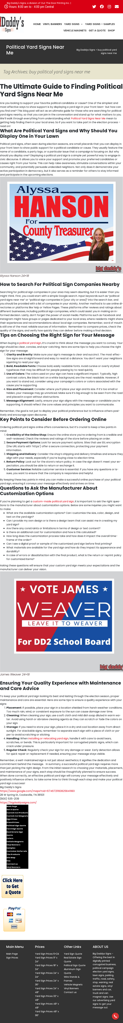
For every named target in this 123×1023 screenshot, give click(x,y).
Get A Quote (97, 30)
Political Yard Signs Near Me (88, 118)
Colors (10, 838)
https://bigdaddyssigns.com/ (18, 802)
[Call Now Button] (115, 1016)
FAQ (8, 860)
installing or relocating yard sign (48, 738)
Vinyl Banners (52, 24)
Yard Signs (71, 24)
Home (37, 24)
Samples (11, 848)
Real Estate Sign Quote (15, 833)
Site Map (11, 857)
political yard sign (30, 343)
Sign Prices (12, 819)
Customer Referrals (17, 851)
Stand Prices (13, 822)
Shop (111, 30)
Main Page (12, 806)
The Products (13, 854)
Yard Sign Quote (15, 828)
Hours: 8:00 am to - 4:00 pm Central (31, 6)
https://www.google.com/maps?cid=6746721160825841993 (37, 791)
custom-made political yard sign (53, 501)
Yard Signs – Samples (100, 24)
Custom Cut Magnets (17, 816)
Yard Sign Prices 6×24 (47, 953)
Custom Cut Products (17, 812)
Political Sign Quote (16, 825)
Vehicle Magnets (74, 30)
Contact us (12, 864)
